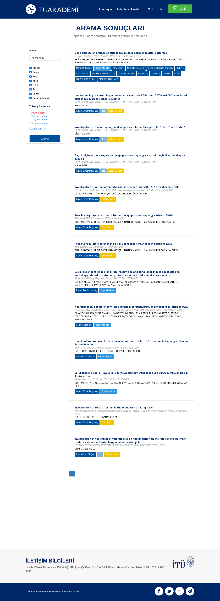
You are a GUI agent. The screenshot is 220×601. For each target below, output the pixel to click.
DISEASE (156, 73)
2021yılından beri (38, 123)
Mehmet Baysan (84, 67)
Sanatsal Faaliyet (41, 97)
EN (160, 9)
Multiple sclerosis (135, 67)
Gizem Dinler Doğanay (87, 110)
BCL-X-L (180, 67)
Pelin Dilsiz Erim (84, 324)
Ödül (35, 85)
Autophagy (118, 67)
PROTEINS (143, 73)
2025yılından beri (38, 119)
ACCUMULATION (126, 73)
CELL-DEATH (82, 73)
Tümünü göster (37, 112)
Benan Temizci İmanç (86, 290)
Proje (35, 76)
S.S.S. (149, 9)
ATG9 (176, 73)
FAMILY (167, 73)
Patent (36, 72)
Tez (35, 89)
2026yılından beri (38, 116)
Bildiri (36, 93)
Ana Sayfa (105, 9)
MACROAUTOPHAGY (108, 79)
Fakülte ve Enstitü (128, 9)
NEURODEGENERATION (103, 73)
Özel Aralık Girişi (38, 128)
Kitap (35, 80)
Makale (36, 67)
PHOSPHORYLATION (85, 79)
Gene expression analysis (160, 67)
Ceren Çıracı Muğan (85, 356)
